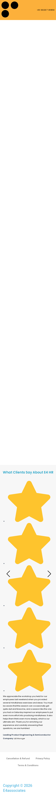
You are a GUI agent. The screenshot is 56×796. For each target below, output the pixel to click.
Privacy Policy (43, 758)
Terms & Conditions (28, 765)
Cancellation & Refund (18, 758)
